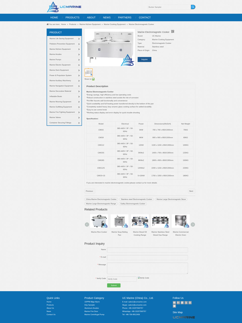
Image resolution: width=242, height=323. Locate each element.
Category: (141, 39)
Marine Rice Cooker (99, 232)
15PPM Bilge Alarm (92, 302)
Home (49, 302)
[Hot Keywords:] (193, 7)
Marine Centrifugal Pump (94, 314)
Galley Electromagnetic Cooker (132, 204)
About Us (50, 308)
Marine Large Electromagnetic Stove (171, 199)
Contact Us (51, 314)
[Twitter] (186, 302)
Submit (114, 285)
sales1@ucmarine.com (137, 302)
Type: (140, 43)
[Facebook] (174, 302)
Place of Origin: (144, 50)
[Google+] (178, 302)
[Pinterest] (174, 306)
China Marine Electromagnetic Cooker (101, 199)
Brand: (140, 36)
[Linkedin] (182, 302)
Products (50, 305)
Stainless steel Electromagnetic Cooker (136, 199)
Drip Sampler (89, 305)
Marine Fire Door (91, 311)
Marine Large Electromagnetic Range (101, 204)
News (49, 311)
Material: (141, 47)
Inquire (144, 59)
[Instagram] (190, 302)
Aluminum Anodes (91, 308)
